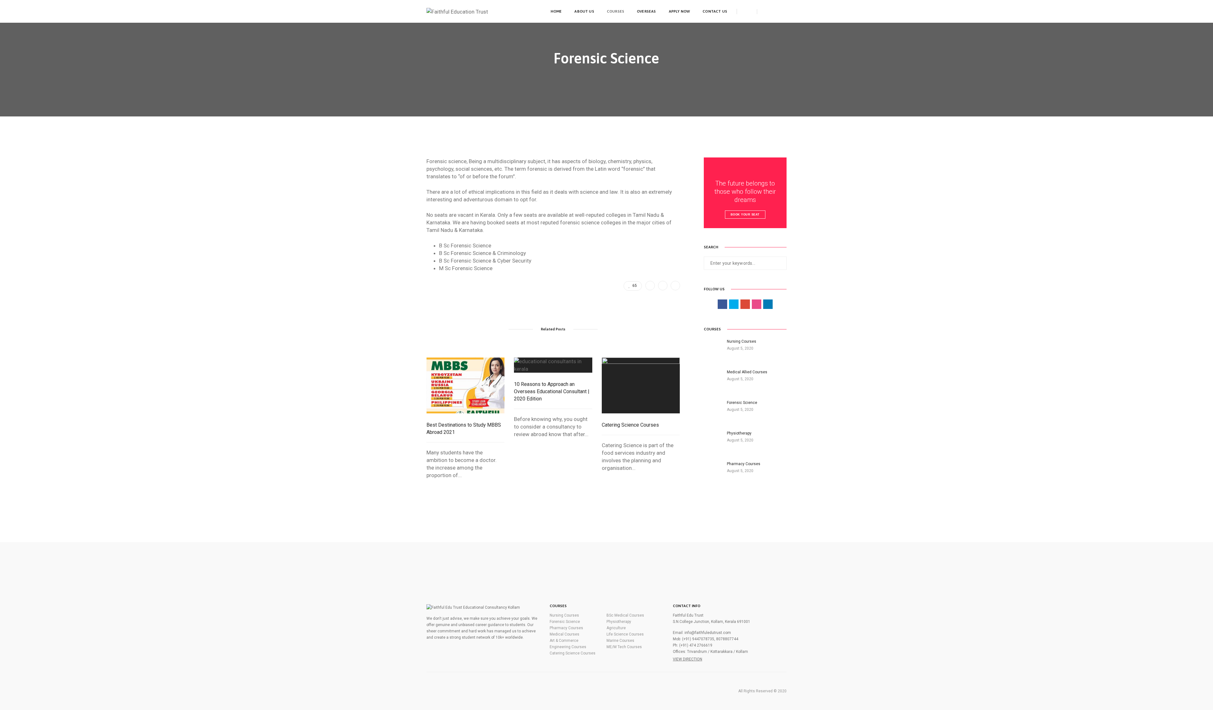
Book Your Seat (745, 214)
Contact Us (715, 11)
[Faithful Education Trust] (457, 11)
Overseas (646, 11)
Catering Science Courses (630, 425)
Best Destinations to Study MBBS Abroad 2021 (463, 428)
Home (556, 11)
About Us (584, 11)
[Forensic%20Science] (650, 285)
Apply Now (679, 11)
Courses (615, 11)
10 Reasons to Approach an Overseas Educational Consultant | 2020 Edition (551, 391)
